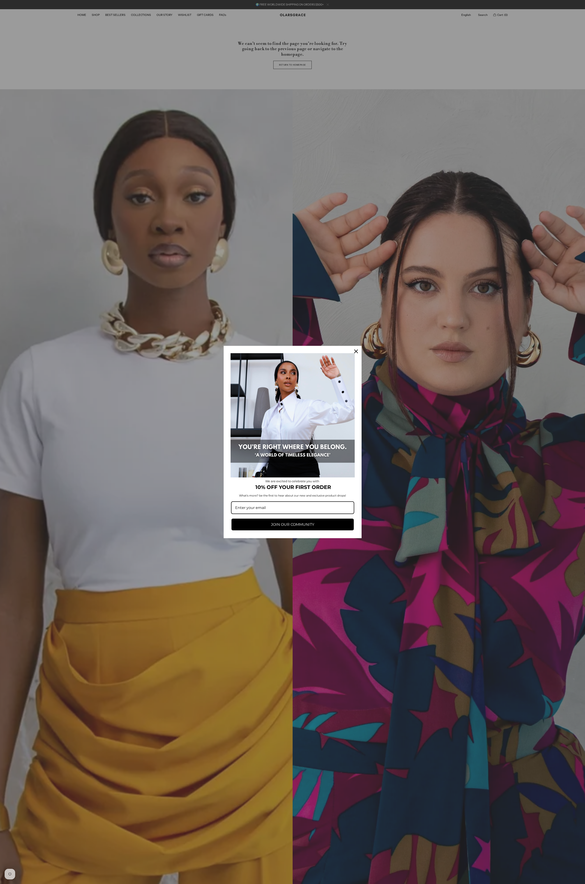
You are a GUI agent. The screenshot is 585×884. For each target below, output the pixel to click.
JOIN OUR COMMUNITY (292, 524)
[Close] (356, 351)
